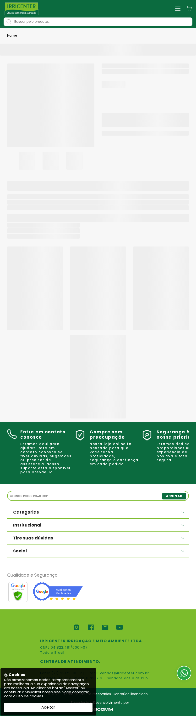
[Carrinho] (189, 9)
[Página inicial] (21, 8)
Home (12, 35)
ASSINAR (174, 496)
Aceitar (48, 707)
